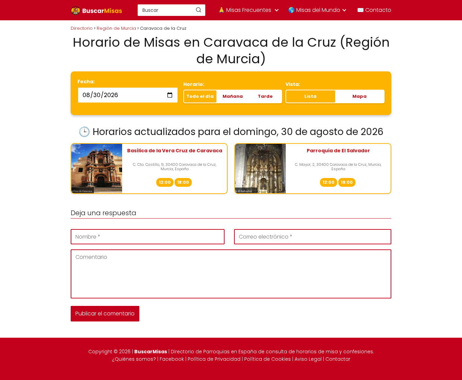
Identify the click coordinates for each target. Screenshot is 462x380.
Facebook (172, 359)
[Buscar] (198, 9)
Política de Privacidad (214, 359)
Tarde (265, 96)
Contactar (337, 359)
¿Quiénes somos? (134, 359)
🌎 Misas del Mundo (314, 10)
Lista (310, 96)
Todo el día (200, 96)
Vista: (292, 84)
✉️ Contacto (374, 10)
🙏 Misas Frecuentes (244, 10)
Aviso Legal (308, 359)
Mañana (233, 96)
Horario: (193, 84)
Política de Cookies (267, 359)
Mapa (359, 96)
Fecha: (86, 81)
